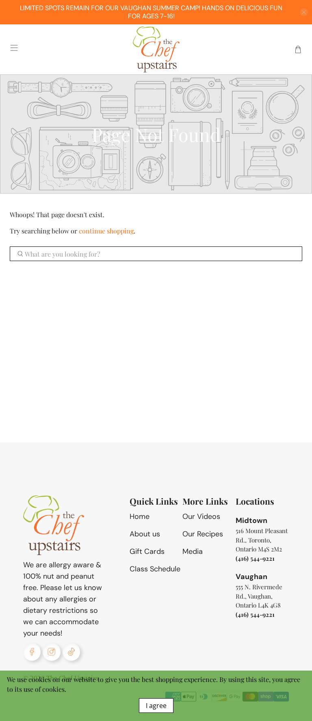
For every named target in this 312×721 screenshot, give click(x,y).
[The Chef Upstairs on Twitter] (71, 651)
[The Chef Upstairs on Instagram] (51, 651)
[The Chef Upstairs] (156, 49)
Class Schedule (155, 569)
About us (145, 534)
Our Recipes (202, 534)
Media (192, 551)
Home (140, 516)
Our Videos (201, 516)
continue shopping (106, 231)
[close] (304, 12)
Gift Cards (147, 551)
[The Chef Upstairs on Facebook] (32, 651)
